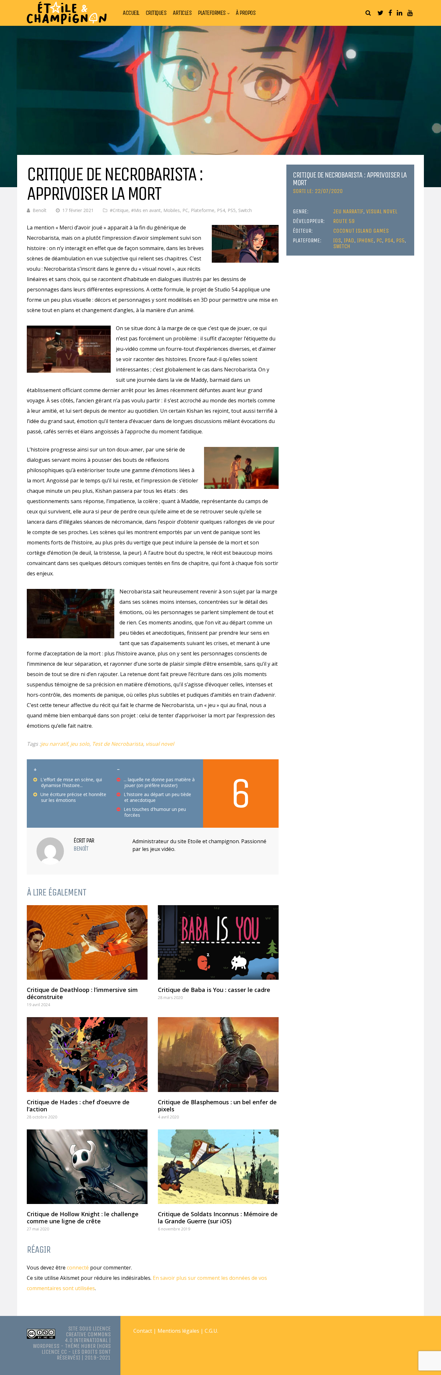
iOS (337, 240)
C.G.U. (211, 1330)
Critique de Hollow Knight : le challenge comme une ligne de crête (82, 1217)
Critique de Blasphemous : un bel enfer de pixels (217, 1105)
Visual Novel (381, 211)
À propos (245, 13)
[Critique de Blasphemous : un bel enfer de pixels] (218, 1054)
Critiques (156, 13)
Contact (142, 1330)
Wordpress (46, 1346)
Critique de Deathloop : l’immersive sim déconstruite (82, 993)
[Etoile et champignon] (67, 22)
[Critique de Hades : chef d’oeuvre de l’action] (87, 1054)
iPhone (365, 240)
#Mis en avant (146, 210)
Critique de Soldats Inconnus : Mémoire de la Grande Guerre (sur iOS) (218, 1217)
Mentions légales (178, 1330)
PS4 (221, 210)
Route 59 (343, 221)
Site (73, 1328)
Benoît (39, 210)
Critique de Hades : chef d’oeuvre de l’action (78, 1105)
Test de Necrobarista (117, 743)
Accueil (131, 13)
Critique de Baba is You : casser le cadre (214, 990)
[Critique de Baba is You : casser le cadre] (218, 942)
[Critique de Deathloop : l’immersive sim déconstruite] (87, 942)
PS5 (232, 210)
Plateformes (212, 13)
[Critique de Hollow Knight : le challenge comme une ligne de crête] (87, 1166)
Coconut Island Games (361, 230)
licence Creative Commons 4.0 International (88, 1334)
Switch (245, 210)
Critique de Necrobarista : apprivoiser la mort (350, 178)
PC (185, 210)
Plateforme (202, 210)
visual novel (160, 743)
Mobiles (171, 210)
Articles (182, 13)
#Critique (119, 210)
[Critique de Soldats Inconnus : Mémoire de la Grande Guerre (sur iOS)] (218, 1166)
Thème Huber (80, 1346)
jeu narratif (54, 743)
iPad (349, 240)
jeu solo (79, 743)
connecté (78, 1267)
